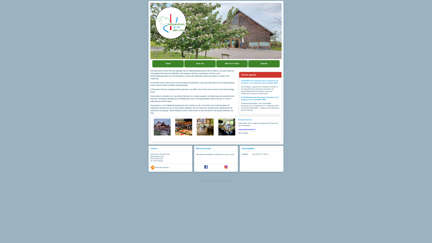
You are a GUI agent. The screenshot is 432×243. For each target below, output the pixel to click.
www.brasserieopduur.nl (246, 129)
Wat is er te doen (232, 63)
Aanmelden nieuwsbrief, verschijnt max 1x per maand (215, 154)
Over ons (200, 63)
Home (168, 63)
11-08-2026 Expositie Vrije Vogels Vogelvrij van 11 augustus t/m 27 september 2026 (260, 98)
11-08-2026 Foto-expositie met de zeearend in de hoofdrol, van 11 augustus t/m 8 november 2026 (259, 82)
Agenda (264, 63)
